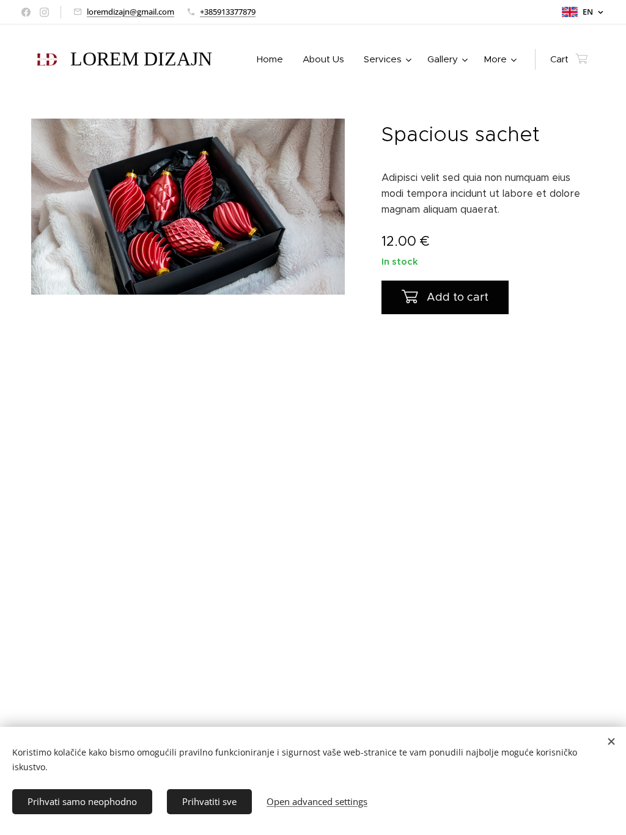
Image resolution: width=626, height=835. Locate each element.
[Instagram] (44, 12)
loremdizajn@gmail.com (130, 11)
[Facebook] (26, 12)
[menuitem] (273, 59)
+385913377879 (228, 11)
